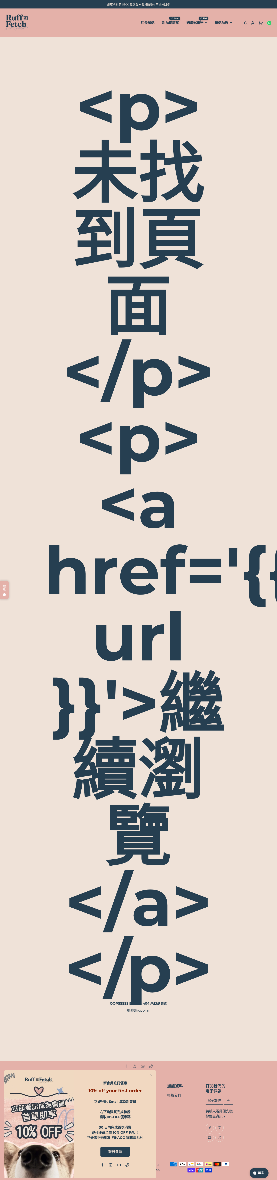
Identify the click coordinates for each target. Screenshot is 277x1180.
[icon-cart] (261, 23)
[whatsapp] (269, 23)
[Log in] (252, 23)
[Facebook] (126, 1066)
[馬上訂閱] (228, 1100)
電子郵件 (214, 1100)
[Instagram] (134, 1066)
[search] (246, 23)
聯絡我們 (174, 1095)
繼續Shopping (138, 1010)
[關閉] (151, 1075)
